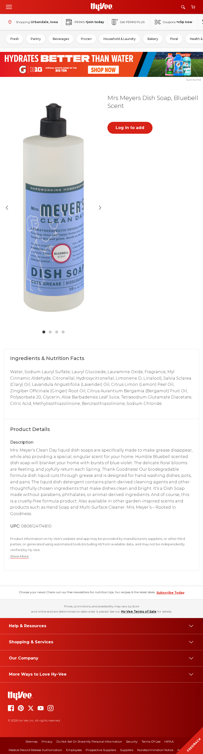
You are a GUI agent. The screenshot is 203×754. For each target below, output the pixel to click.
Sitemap (31, 741)
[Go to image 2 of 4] (50, 332)
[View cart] (193, 7)
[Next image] (100, 208)
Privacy (47, 741)
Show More (19, 556)
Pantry (36, 39)
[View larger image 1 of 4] (53, 207)
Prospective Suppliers (101, 750)
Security (132, 741)
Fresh (14, 39)
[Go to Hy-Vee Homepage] (102, 7)
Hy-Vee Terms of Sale (138, 611)
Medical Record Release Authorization (35, 750)
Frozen (86, 39)
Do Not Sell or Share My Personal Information (89, 741)
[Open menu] (9, 7)
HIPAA (169, 741)
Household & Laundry (119, 39)
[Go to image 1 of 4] (44, 332)
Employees (74, 750)
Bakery (153, 39)
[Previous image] (7, 208)
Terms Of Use (151, 741)
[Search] (183, 7)
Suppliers (126, 750)
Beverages (61, 39)
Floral (174, 39)
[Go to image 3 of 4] (56, 332)
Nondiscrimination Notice (155, 750)
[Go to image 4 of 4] (63, 332)
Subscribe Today (170, 592)
